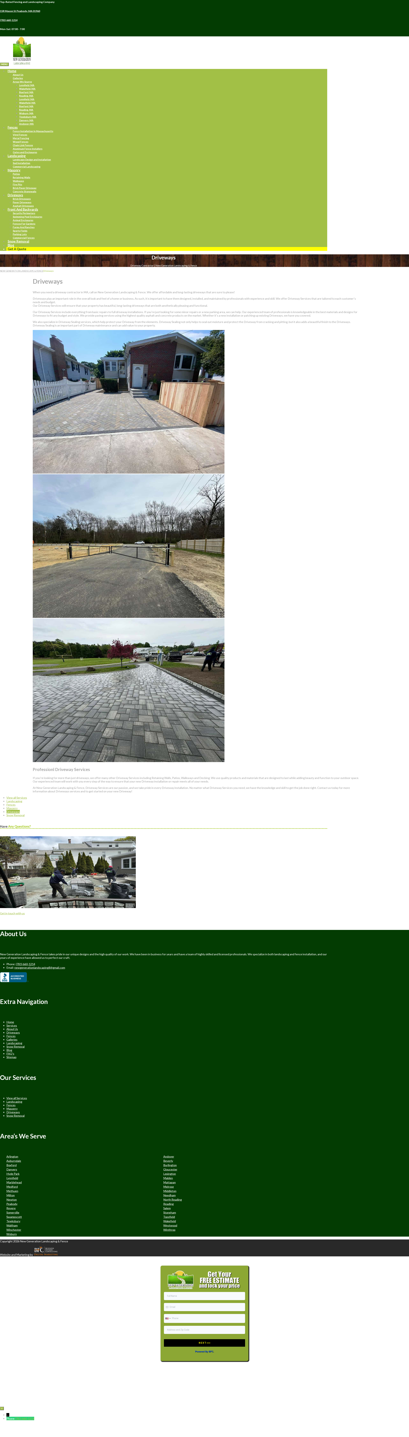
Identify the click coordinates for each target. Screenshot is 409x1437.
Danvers (11, 1169)
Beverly (168, 1161)
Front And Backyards (23, 209)
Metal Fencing (21, 138)
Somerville (12, 1212)
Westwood (170, 1225)
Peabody (11, 1204)
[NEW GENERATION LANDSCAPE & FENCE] (22, 64)
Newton (11, 1199)
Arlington (12, 1156)
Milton (10, 1195)
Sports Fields (20, 230)
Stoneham (169, 1212)
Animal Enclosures (23, 220)
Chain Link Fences (23, 145)
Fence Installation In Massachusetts (33, 131)
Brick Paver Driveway (24, 188)
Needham (169, 1195)
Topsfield (169, 1217)
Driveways (15, 195)
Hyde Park (12, 1173)
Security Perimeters (24, 213)
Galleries (18, 78)
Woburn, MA (26, 113)
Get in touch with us (12, 913)
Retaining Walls (21, 177)
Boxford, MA (26, 92)
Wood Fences (20, 141)
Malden (168, 1178)
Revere (11, 1208)
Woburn (11, 1234)
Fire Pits (17, 184)
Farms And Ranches (24, 227)
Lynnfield (12, 1178)
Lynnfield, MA (26, 85)
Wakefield (169, 1221)
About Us (18, 74)
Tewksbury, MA (27, 116)
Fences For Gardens (24, 223)
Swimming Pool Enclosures (27, 216)
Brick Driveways (22, 198)
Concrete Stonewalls (24, 191)
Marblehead (14, 1182)
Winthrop (169, 1229)
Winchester (13, 1229)
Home (12, 71)
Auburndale (13, 1161)
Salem (167, 1208)
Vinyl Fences (20, 134)
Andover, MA (26, 123)
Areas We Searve (22, 81)
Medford (12, 1186)
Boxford (11, 1165)
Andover (168, 1156)
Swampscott (14, 1217)
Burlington (170, 1165)
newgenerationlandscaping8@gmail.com (39, 967)
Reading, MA (26, 95)
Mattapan (169, 1182)
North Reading (172, 1199)
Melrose (168, 1186)
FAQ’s (10, 1053)
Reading (168, 1204)
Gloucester (170, 1169)
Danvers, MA (26, 120)
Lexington (169, 1173)
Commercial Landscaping (26, 166)
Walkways (18, 181)
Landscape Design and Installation (32, 159)
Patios (16, 173)
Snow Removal (18, 241)
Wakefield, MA (27, 88)
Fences (13, 127)
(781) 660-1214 (25, 964)
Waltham (12, 1225)
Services (11, 1025)
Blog (9, 1050)
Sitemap (11, 1057)
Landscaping (17, 156)
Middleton (169, 1191)
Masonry (14, 170)
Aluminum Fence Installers (27, 148)
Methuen (12, 1191)
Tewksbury (13, 1221)
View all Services (16, 797)
